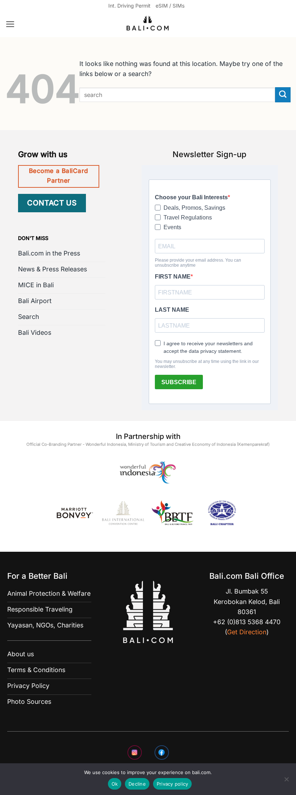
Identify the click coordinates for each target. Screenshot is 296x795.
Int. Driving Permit (129, 6)
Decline (137, 784)
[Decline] (286, 781)
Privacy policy (172, 784)
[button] (10, 24)
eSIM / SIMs (170, 6)
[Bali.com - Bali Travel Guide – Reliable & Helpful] (148, 24)
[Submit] (283, 95)
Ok (115, 784)
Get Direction (246, 632)
